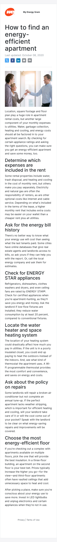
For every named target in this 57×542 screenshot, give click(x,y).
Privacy (21, 520)
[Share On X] (7, 61)
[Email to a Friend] (24, 61)
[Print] (30, 61)
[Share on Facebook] (13, 61)
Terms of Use (33, 520)
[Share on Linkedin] (18, 61)
